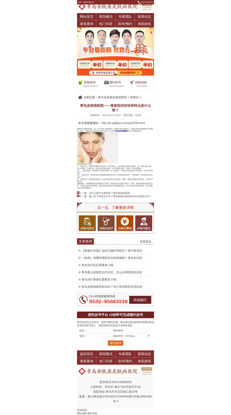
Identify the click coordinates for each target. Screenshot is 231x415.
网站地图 (82, 413)
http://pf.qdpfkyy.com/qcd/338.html (123, 123)
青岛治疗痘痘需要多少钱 (97, 265)
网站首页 (86, 16)
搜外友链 (92, 413)
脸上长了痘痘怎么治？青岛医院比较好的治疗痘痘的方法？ (120, 196)
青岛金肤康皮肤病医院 (112, 97)
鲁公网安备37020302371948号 (107, 396)
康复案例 (86, 24)
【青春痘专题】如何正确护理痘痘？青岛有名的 (112, 250)
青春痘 (134, 97)
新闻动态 (144, 16)
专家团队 (125, 16)
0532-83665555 (147, 2)
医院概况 (106, 16)
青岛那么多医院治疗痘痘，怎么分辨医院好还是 (112, 272)
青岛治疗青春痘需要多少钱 (99, 279)
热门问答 (106, 24)
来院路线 (144, 24)
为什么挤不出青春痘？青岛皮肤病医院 (109, 193)
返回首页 (86, 354)
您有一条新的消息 (85, 2)
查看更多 (145, 241)
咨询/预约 (125, 24)
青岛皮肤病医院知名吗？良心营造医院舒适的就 (112, 286)
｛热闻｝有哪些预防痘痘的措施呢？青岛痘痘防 (112, 257)
